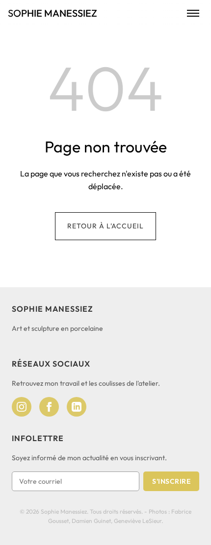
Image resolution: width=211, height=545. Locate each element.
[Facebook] (49, 407)
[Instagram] (21, 407)
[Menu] (193, 13)
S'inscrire (171, 481)
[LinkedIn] (76, 407)
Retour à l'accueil (105, 226)
